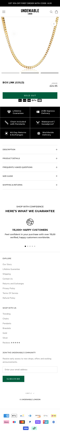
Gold (5, 333)
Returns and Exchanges (13, 283)
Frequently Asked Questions (17, 167)
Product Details (11, 158)
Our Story (7, 264)
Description (9, 149)
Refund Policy (9, 298)
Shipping (7, 274)
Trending (6, 313)
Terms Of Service (10, 293)
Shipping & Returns (12, 185)
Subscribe (13, 379)
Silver (5, 337)
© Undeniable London (30, 399)
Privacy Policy (9, 288)
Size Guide (8, 176)
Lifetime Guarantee (11, 269)
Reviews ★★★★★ (11, 342)
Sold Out (30, 95)
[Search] (51, 11)
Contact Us (8, 278)
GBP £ (29, 393)
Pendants (7, 323)
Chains (6, 318)
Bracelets (7, 328)
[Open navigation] (3, 12)
